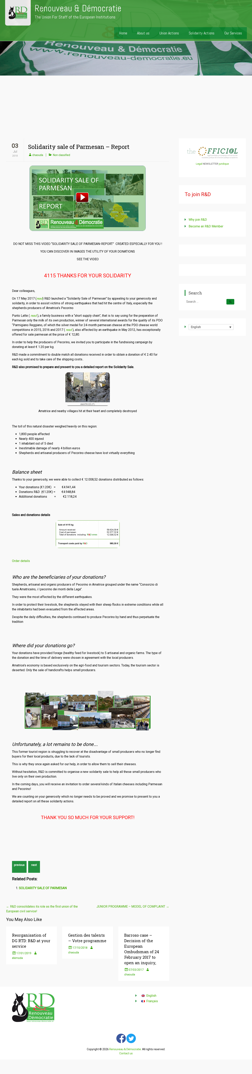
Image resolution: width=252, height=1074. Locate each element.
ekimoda (17, 958)
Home (123, 33)
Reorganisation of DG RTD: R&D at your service (31, 941)
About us (143, 33)
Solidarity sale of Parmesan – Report (79, 146)
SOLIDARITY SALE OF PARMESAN (43, 888)
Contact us (126, 1053)
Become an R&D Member (206, 226)
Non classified (61, 155)
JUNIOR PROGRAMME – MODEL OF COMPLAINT (132, 906)
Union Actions (169, 33)
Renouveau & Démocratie (78, 8)
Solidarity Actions (201, 33)
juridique (224, 163)
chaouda (37, 155)
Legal (199, 163)
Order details (21, 561)
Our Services (233, 33)
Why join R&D (198, 219)
